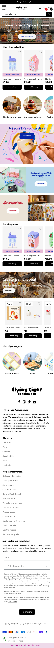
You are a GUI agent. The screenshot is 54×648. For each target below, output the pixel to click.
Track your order (10, 480)
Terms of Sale (9, 498)
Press (5, 460)
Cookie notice (9, 516)
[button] (4, 8)
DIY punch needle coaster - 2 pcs (12, 327)
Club (5, 447)
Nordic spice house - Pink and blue (33, 79)
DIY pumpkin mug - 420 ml (32, 327)
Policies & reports (11, 507)
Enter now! (27, 135)
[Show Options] (46, 566)
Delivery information (12, 476)
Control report (9, 530)
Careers (6, 451)
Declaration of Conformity (14, 521)
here (37, 645)
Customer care (9, 489)
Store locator (8, 485)
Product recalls (9, 525)
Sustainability (9, 456)
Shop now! (41, 183)
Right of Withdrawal (12, 494)
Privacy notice (9, 512)
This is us (7, 442)
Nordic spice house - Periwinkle (11, 79)
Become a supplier (11, 534)
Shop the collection (27, 36)
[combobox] (27, 566)
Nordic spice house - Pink (33, 255)
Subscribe (27, 612)
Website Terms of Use (12, 503)
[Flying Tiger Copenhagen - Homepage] (22, 8)
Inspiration (7, 465)
